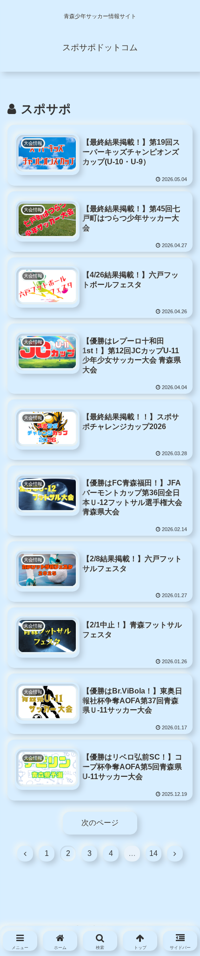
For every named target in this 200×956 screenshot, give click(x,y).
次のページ (100, 823)
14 (153, 853)
